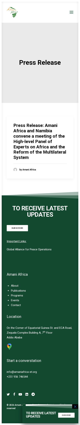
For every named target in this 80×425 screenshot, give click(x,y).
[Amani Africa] (12, 12)
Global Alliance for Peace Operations (29, 249)
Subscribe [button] (17, 228)
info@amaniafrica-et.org (22, 372)
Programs (17, 295)
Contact (16, 305)
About (14, 285)
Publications (18, 290)
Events (15, 300)
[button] (71, 12)
